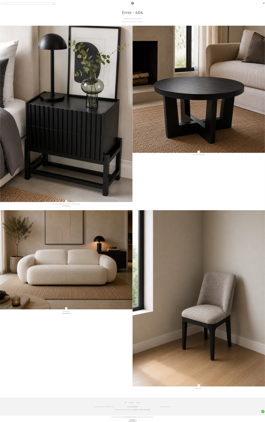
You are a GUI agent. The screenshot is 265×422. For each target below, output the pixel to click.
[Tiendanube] (132, 407)
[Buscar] (54, 3)
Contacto (138, 402)
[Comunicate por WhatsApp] (262, 411)
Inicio (125, 402)
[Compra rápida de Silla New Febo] (199, 385)
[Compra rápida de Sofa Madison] (66, 308)
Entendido (132, 420)
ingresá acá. (135, 409)
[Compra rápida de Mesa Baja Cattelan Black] (199, 152)
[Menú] (2, 3)
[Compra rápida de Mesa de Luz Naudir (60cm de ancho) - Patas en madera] (66, 201)
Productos (131, 402)
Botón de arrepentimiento (144, 409)
